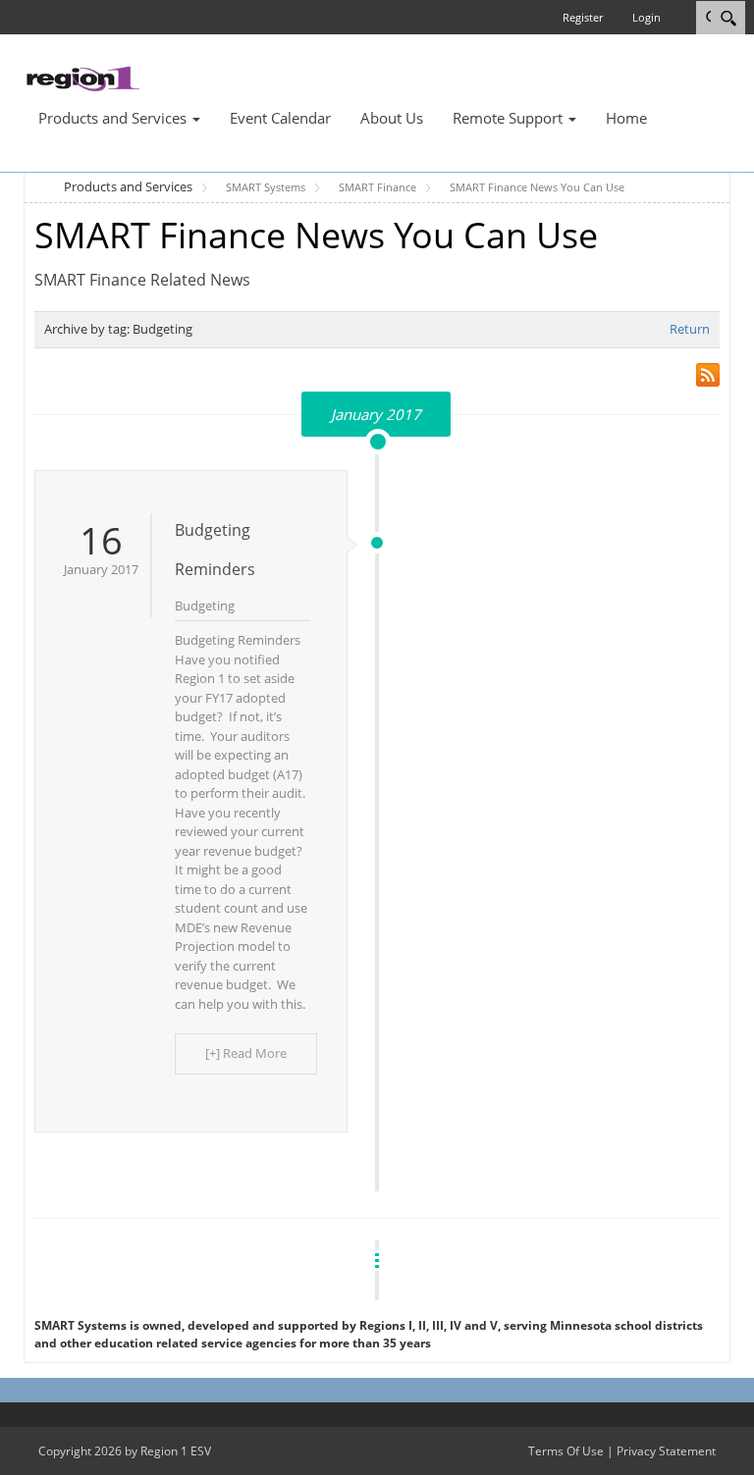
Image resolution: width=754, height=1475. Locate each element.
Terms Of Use (566, 1451)
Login (646, 17)
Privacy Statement (666, 1451)
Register (583, 17)
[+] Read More (246, 1053)
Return (690, 329)
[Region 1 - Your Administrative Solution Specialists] (82, 76)
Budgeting (205, 605)
